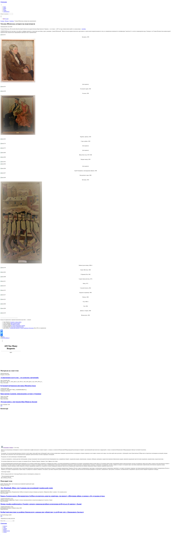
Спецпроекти (6, 11)
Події (4, 9)
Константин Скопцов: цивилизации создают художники (21, 394)
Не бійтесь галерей (15, 324)
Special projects (6, 530)
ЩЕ (1, 405)
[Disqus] (85, 427)
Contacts (5, 528)
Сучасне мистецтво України (18, 325)
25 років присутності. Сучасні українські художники (22, 328)
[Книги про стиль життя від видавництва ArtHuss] (5, 337)
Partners (5, 529)
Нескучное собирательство (17, 326)
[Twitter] (85, 333)
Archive (5, 532)
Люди (4, 6)
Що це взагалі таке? (15, 323)
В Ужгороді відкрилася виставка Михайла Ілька (18, 386)
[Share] (85, 335)
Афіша (4, 8)
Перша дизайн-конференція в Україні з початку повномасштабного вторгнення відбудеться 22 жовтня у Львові (41, 504)
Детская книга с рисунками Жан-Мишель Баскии (19, 402)
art (3, 336)
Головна (2, 21)
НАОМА (84, 29)
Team (4, 527)
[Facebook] (85, 331)
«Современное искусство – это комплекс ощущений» (20, 377)
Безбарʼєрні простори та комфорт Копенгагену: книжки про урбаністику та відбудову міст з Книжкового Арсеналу (42, 512)
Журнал (7, 21)
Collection (11, 21)
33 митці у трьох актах (15, 322)
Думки (4, 10)
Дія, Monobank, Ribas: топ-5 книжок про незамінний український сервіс (27, 488)
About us (5, 526)
